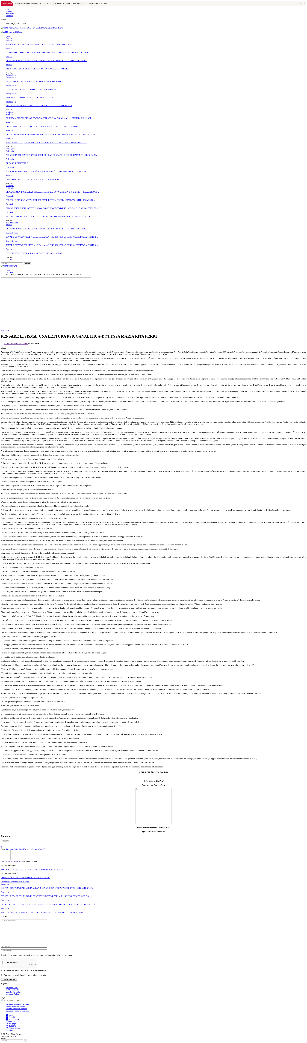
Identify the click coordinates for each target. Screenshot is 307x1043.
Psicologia (10, 186)
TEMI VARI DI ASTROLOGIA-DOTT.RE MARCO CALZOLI (31, 98)
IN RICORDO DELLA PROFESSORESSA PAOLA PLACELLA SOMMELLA (37, 69)
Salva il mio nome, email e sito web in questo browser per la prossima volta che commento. (37, 955)
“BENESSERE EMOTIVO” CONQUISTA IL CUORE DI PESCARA (33, 179)
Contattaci (9, 259)
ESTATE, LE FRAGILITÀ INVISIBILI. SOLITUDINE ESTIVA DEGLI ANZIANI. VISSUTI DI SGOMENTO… (51, 200)
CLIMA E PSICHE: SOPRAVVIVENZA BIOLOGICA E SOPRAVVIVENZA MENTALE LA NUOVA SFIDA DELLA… (54, 208)
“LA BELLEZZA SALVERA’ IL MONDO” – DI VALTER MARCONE (34, 253)
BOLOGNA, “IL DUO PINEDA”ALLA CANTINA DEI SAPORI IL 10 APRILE (33, 870)
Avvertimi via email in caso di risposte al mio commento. (25, 971)
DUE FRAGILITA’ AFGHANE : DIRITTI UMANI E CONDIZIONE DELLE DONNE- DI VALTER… (46, 61)
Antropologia (11, 75)
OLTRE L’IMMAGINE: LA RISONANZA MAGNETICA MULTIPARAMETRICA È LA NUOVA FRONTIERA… (51, 134)
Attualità (9, 38)
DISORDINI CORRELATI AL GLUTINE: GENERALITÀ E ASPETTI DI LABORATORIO (42, 126)
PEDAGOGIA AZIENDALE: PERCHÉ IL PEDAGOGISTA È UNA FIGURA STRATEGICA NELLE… (47, 171)
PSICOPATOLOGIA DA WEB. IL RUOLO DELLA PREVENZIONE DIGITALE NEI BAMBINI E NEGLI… (49, 216)
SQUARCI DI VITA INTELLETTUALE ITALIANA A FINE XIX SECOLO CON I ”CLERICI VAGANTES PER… (52, 237)
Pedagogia (10, 149)
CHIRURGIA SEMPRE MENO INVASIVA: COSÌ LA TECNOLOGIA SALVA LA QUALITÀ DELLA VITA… (50, 118)
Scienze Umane (12, 223)
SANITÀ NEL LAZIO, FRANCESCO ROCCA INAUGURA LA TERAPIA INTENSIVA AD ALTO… (46, 143)
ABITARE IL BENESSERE (17, 163)
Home (8, 36)
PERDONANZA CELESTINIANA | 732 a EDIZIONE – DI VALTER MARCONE (38, 44)
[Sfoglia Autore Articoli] (6, 859)
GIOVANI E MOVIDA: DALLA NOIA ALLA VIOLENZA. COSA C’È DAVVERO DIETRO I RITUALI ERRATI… (52, 192)
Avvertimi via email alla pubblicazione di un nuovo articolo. (26, 975)
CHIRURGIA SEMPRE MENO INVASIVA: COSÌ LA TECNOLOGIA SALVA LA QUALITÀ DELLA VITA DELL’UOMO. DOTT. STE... (61, 3)
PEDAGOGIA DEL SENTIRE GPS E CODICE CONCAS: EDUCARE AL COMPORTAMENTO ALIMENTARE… (52, 155)
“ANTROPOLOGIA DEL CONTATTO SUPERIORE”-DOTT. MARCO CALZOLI (39, 106)
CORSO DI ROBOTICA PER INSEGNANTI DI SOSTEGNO (25, 878)
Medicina (9, 112)
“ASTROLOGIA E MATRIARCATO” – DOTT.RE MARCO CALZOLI (34, 81)
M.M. (14, 1036)
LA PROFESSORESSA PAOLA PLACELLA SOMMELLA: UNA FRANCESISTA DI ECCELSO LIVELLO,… (50, 52)
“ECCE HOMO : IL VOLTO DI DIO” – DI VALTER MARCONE (32, 89)
